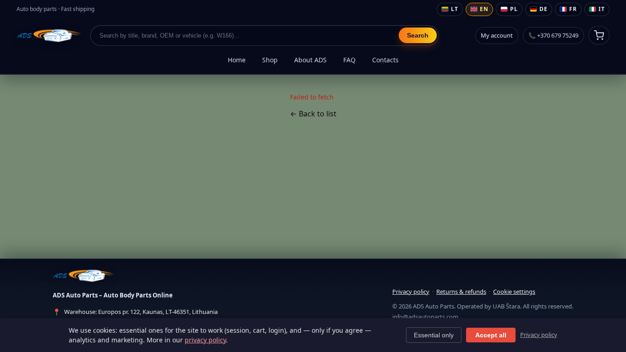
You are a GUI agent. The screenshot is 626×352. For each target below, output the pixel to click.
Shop (270, 59)
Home (237, 59)
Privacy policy (410, 291)
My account (497, 35)
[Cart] (599, 35)
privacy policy (205, 340)
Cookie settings (514, 291)
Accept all (490, 335)
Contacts (385, 59)
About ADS (310, 59)
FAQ (349, 59)
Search (417, 35)
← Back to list (313, 114)
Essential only (434, 335)
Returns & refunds (461, 291)
